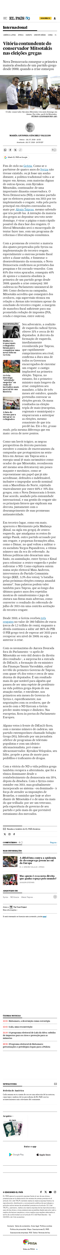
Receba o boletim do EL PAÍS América (23, 829)
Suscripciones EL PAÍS (40, 1229)
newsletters (10, 1084)
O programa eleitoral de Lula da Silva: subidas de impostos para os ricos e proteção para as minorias (29, 1035)
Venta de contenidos (22, 1226)
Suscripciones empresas (19, 1233)
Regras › (53, 842)
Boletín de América (13, 1091)
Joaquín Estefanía (27, 882)
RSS (30, 1233)
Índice (35, 1233)
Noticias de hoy (44, 1233)
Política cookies (46, 1226)
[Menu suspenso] (5, 18)
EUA (56, 35)
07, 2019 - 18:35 (33, 140)
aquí (44, 916)
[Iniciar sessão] (54, 18)
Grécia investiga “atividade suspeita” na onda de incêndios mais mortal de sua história (11, 384)
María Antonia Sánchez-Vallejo (30, 135)
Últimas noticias (12, 1016)
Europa (29, 35)
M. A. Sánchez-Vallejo (28, 867)
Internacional (15, 28)
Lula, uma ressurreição (20, 1027)
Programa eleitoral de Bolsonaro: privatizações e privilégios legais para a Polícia (26, 1045)
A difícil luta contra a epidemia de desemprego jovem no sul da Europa (38, 860)
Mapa (29, 1229)
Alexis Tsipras (25, 209)
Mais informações (9, 910)
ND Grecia (14, 897)
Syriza (44, 169)
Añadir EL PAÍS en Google (17, 157)
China (50, 35)
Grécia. (28, 166)
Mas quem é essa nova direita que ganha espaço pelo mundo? (38, 877)
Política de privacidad (18, 1229)
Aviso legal (35, 1226)
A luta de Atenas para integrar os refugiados (9, 415)
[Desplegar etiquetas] (55, 897)
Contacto (10, 1226)
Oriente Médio (40, 35)
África (21, 35)
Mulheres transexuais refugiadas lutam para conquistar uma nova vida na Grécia (11, 348)
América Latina (9, 35)
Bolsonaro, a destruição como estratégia (29, 1021)
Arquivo (7, 1116)
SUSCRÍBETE (45, 18)
